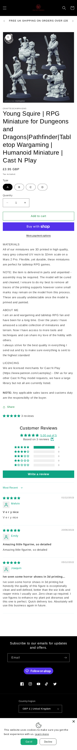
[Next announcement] (73, 21)
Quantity (8, 195)
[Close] (74, 721)
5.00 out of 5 (48, 435)
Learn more (42, 734)
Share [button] (11, 406)
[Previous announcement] (4, 21)
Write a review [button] (38, 474)
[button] (5, 8)
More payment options (38, 235)
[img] (11, 498)
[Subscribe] (65, 657)
